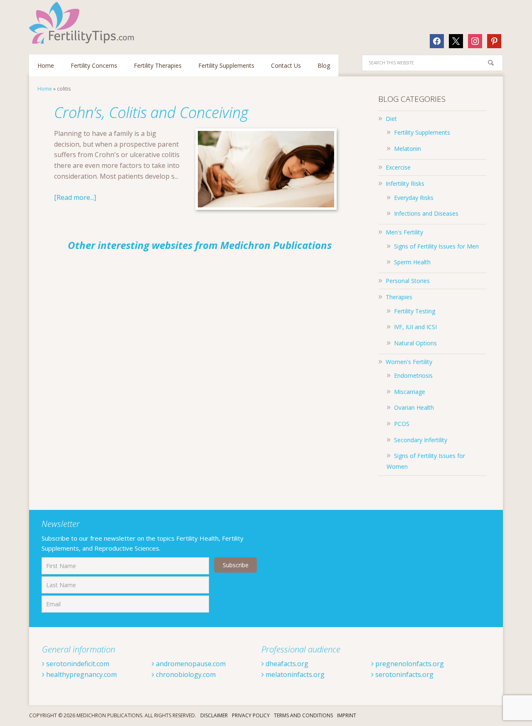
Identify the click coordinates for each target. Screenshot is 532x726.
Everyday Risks (413, 198)
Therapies (399, 297)
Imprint (346, 715)
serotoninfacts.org (403, 674)
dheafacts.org (286, 663)
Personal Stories (408, 281)
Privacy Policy (251, 715)
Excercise (398, 167)
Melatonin (407, 149)
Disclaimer (214, 715)
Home (44, 88)
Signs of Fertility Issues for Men (436, 246)
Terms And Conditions (303, 715)
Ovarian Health (414, 407)
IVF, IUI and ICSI (415, 327)
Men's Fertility (404, 232)
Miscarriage (409, 392)
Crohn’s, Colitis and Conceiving (151, 112)
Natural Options (415, 343)
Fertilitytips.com (83, 23)
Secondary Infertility (420, 440)
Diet (391, 119)
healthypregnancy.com (80, 674)
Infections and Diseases (426, 213)
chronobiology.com (185, 674)
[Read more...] (75, 197)
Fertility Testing (414, 311)
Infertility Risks (405, 183)
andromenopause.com (190, 663)
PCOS (401, 424)
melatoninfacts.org (294, 674)
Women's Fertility (409, 362)
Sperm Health (412, 262)
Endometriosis (413, 375)
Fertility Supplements (422, 132)
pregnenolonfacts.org (409, 663)
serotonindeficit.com (76, 663)
